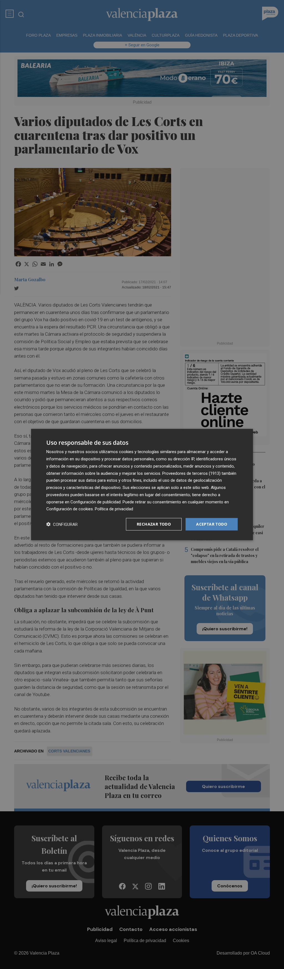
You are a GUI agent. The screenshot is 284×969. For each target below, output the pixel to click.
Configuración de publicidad (95, 501)
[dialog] (142, 484)
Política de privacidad (114, 508)
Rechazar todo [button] (154, 524)
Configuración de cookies (69, 508)
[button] (62, 524)
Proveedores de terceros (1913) (191, 473)
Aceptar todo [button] (211, 524)
